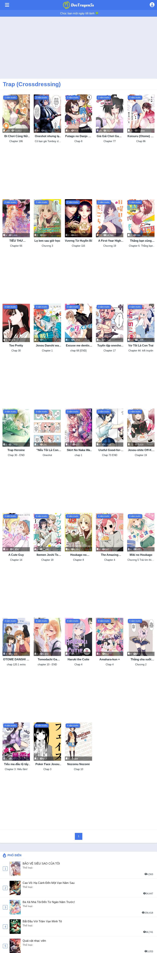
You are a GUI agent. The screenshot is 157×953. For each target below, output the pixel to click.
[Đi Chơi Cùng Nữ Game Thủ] (16, 113)
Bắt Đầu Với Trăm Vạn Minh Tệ (42, 921)
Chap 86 (141, 141)
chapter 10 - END (47, 664)
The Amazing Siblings (109, 555)
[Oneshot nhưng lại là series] (47, 113)
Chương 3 (47, 245)
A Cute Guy (16, 554)
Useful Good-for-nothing (109, 450)
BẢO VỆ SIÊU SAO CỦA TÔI (41, 863)
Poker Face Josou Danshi (47, 764)
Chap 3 (47, 769)
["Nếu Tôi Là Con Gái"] (47, 428)
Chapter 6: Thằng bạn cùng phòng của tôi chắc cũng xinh (141, 246)
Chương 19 (109, 245)
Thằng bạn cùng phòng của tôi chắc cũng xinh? (141, 241)
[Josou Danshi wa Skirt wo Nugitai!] (47, 323)
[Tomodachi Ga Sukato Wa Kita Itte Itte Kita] (47, 637)
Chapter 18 (47, 559)
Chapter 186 (16, 141)
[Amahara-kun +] (109, 637)
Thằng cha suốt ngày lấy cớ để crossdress (141, 659)
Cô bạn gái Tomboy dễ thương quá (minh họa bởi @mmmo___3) (47, 141)
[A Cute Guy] (16, 532)
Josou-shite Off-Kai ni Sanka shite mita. (141, 450)
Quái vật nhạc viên (34, 940)
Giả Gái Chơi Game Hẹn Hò (110, 136)
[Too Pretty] (16, 323)
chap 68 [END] (78, 350)
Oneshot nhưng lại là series (47, 136)
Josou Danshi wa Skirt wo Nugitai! (47, 345)
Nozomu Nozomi (78, 764)
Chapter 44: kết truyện (140, 350)
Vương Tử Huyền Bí (78, 240)
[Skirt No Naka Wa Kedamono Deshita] (78, 428)
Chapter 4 (109, 559)
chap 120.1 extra (16, 664)
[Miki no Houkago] (141, 532)
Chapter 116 (78, 245)
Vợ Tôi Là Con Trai (140, 345)
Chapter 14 (16, 559)
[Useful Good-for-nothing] (109, 428)
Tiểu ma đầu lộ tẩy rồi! (16, 764)
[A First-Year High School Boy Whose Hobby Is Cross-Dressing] (109, 218)
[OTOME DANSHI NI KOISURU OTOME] (16, 637)
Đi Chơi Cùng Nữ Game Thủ (16, 136)
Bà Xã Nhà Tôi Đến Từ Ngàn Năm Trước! (49, 902)
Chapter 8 (78, 559)
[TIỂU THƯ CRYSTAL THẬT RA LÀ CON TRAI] (16, 218)
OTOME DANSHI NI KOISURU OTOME (16, 659)
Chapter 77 (110, 141)
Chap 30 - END (16, 455)
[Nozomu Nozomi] (78, 741)
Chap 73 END (109, 455)
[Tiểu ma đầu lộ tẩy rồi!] (16, 741)
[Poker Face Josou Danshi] (47, 741)
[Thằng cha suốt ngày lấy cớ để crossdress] (141, 637)
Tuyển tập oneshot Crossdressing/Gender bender (109, 345)
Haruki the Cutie (78, 659)
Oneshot (47, 455)
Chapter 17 (110, 350)
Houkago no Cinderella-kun (78, 555)
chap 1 (78, 455)
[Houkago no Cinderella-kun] (78, 532)
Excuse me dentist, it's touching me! (78, 345)
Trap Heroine (16, 450)
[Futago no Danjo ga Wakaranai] (78, 113)
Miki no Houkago (141, 554)
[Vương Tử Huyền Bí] (78, 218)
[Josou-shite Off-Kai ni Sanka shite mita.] (141, 428)
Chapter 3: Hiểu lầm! (16, 769)
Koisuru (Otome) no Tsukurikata (141, 136)
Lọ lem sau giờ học (47, 240)
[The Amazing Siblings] (109, 532)
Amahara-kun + (109, 659)
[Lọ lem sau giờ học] (47, 218)
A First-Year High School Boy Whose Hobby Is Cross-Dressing (109, 241)
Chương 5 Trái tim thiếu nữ (141, 560)
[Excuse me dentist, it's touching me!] (78, 323)
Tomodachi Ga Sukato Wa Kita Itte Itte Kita (47, 659)
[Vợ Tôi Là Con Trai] (141, 323)
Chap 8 (78, 141)
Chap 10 (78, 769)
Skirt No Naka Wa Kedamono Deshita (78, 450)
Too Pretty (16, 345)
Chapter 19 (141, 455)
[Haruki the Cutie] (78, 637)
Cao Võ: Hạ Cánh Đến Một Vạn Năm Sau (48, 882)
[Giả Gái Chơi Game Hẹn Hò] (109, 113)
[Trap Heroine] (16, 428)
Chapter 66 (16, 245)
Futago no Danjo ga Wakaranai (78, 136)
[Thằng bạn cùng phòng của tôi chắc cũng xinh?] (141, 218)
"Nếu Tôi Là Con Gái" (47, 450)
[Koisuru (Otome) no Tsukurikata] (141, 113)
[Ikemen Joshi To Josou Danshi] (47, 532)
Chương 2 (140, 664)
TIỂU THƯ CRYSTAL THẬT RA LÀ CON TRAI (16, 241)
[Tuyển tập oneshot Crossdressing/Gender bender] (109, 323)
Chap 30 (16, 350)
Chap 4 (78, 664)
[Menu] (7, 5)
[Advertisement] (78, 46)
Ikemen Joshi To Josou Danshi (47, 555)
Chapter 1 (47, 350)
